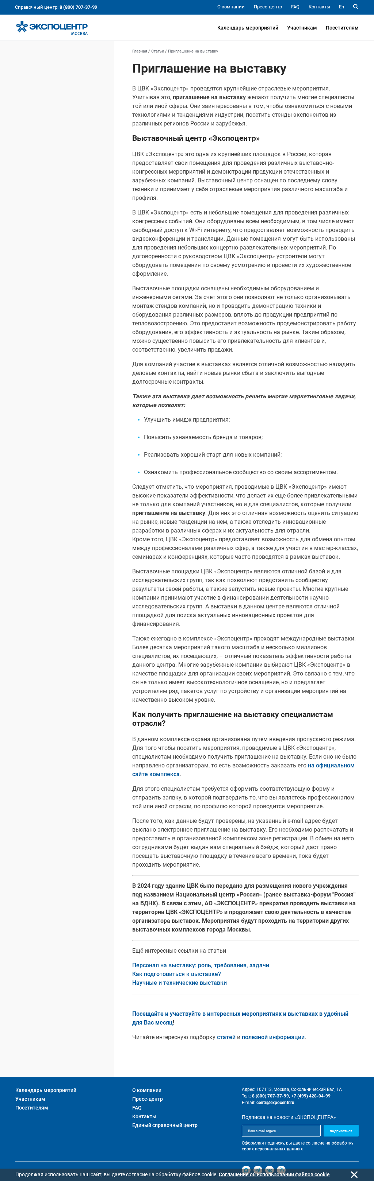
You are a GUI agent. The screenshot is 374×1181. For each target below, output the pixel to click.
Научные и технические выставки (179, 982)
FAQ (137, 1108)
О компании (146, 1090)
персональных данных (279, 1148)
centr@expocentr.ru (275, 1102)
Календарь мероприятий (247, 28)
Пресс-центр (147, 1099)
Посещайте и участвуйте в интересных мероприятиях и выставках (225, 1013)
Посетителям (342, 28)
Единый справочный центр (165, 1125)
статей (226, 1037)
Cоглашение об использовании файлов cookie (274, 1174)
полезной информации (273, 1037)
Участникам (302, 28)
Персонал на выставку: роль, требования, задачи (200, 965)
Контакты (144, 1116)
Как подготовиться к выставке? (176, 974)
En (341, 6)
